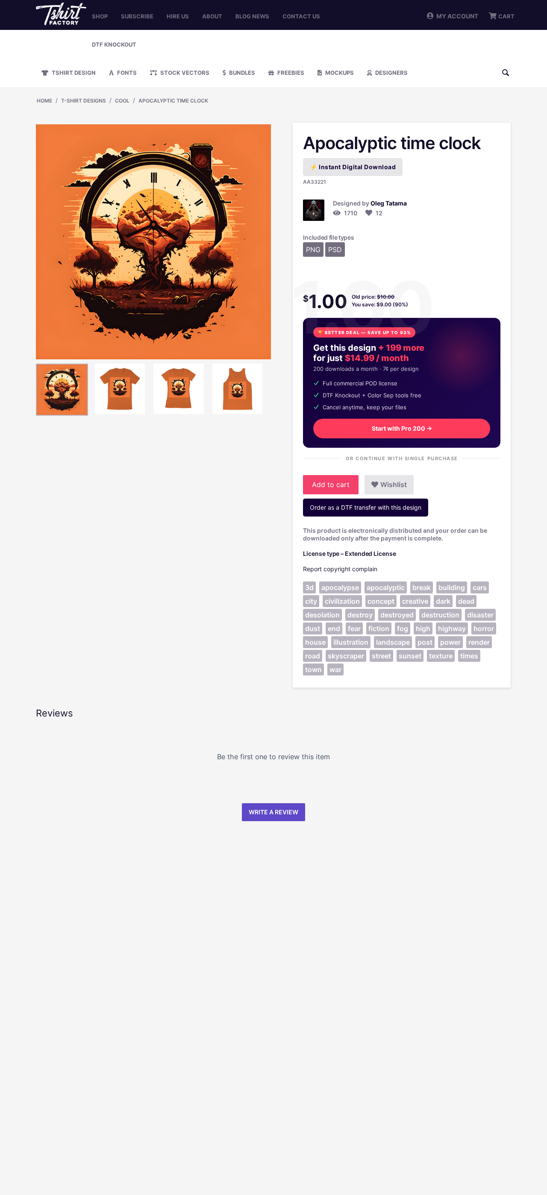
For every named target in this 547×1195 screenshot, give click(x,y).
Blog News (252, 16)
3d (309, 587)
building (451, 587)
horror (483, 628)
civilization (342, 601)
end (334, 628)
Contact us (301, 16)
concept (381, 601)
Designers (391, 72)
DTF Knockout (114, 44)
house (315, 642)
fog (402, 628)
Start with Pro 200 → (402, 428)
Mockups (339, 72)
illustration (350, 642)
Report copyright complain (340, 569)
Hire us (178, 16)
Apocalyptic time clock (173, 100)
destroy (360, 615)
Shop (100, 16)
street (381, 656)
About (212, 16)
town (313, 669)
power (450, 642)
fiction (378, 628)
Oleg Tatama (389, 203)
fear (354, 628)
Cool (122, 100)
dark (443, 601)
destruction (440, 615)
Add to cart (331, 484)
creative (415, 601)
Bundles (241, 72)
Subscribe (137, 16)
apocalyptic (386, 587)
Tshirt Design (73, 72)
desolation (322, 615)
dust (312, 628)
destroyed (397, 615)
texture (441, 656)
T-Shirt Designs (83, 100)
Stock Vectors (184, 72)
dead (466, 601)
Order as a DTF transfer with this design (365, 507)
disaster (480, 615)
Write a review (273, 812)
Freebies (290, 72)
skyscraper (346, 656)
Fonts (126, 72)
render (479, 642)
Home (44, 100)
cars (480, 587)
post (425, 642)
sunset (410, 656)
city (311, 601)
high (423, 628)
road (312, 656)
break (421, 587)
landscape (393, 642)
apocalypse (340, 587)
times (469, 656)
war (335, 669)
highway (452, 628)
